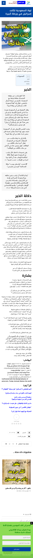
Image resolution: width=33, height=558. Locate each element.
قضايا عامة (19, 491)
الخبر (28, 79)
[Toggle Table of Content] (27, 76)
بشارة (27, 84)
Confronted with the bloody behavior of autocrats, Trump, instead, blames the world (16, 380)
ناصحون (24, 432)
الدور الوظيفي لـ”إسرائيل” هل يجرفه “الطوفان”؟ (16, 389)
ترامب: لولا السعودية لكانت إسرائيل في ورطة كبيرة (18, 365)
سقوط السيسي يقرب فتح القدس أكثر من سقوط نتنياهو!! (21, 398)
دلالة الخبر (26, 81)
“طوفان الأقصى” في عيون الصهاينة (20, 407)
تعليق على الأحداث (22, 436)
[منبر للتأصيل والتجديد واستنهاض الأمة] (28, 3)
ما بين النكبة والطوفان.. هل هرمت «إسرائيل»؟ (16, 403)
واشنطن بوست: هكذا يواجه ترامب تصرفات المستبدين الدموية (18, 372)
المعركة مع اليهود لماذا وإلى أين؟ (21, 411)
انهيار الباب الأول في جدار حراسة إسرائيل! (18, 393)
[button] (4, 3)
